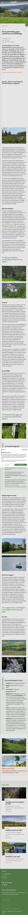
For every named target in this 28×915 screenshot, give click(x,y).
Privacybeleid (24, 449)
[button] (4, 449)
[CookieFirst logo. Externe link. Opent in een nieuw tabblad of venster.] (1, 451)
